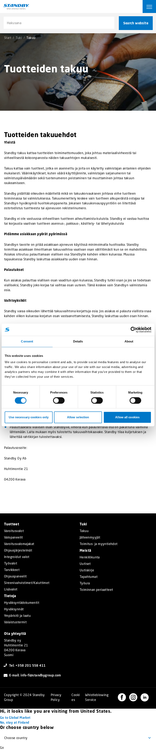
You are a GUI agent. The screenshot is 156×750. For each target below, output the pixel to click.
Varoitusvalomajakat (19, 543)
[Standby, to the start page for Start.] (16, 6)
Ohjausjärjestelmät (18, 550)
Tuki (19, 38)
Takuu (84, 530)
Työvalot (10, 563)
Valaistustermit (15, 622)
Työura (85, 583)
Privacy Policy (56, 697)
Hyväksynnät (14, 609)
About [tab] (129, 341)
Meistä (85, 550)
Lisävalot (10, 589)
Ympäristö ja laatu (17, 615)
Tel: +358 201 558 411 (27, 665)
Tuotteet (11, 524)
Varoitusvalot (14, 530)
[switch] (59, 400)
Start (7, 38)
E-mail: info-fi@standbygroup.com (35, 675)
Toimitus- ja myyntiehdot (99, 543)
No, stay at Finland (14, 722)
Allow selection (78, 417)
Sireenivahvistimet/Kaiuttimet (27, 582)
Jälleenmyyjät (90, 537)
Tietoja (10, 596)
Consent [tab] (27, 341)
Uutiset (85, 563)
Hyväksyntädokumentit (21, 602)
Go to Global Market (15, 717)
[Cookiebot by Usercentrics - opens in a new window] (133, 330)
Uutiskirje (87, 570)
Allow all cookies (127, 417)
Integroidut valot (16, 556)
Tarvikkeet (12, 569)
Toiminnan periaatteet (96, 589)
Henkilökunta (90, 557)
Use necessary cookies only (29, 417)
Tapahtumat (89, 576)
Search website (135, 23)
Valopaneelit (13, 537)
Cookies (76, 697)
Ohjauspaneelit (15, 576)
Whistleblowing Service (96, 697)
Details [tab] (78, 341)
